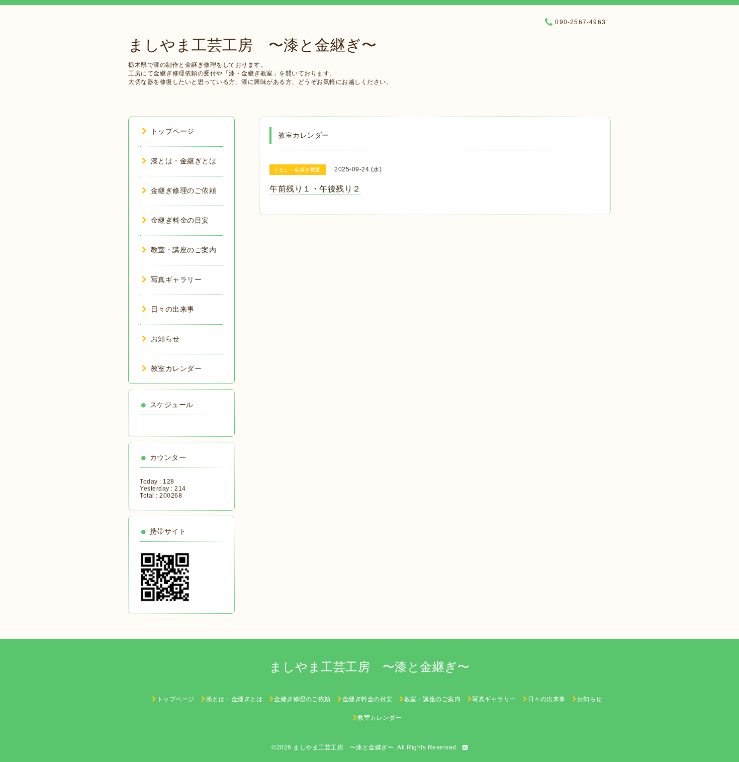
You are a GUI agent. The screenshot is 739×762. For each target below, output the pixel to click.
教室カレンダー (176, 368)
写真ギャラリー (176, 279)
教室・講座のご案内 (183, 250)
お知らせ (165, 339)
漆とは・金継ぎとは (183, 161)
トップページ (173, 131)
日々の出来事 (173, 309)
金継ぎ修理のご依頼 (183, 190)
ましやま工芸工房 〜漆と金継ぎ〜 (252, 45)
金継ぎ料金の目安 (180, 220)
